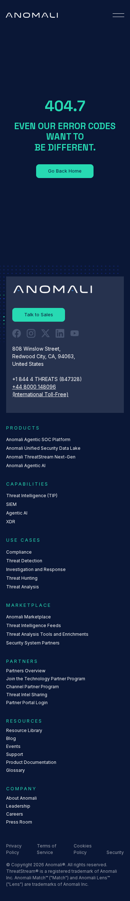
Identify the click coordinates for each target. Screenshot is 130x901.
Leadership (18, 806)
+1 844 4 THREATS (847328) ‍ (47, 379)
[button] (118, 15)
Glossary (15, 770)
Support (14, 754)
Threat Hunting (22, 578)
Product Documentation (31, 762)
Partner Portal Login (27, 702)
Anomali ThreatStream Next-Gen (40, 457)
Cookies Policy (83, 849)
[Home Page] (32, 15)
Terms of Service (46, 849)
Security (115, 852)
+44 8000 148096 (34, 387)
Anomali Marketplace (28, 616)
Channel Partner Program (32, 686)
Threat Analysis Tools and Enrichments (47, 634)
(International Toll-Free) (40, 394)
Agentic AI (16, 513)
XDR (10, 521)
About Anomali (21, 798)
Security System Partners (33, 643)
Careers (14, 814)
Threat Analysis (22, 586)
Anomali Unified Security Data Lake (43, 448)
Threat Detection (24, 560)
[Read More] (64, 171)
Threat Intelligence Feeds (33, 625)
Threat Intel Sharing (26, 694)
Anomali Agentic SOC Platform (38, 439)
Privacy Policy (14, 849)
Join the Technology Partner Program (45, 678)
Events (13, 746)
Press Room (19, 822)
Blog (11, 738)
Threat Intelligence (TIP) (31, 495)
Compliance (19, 552)
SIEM (11, 504)
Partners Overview (26, 670)
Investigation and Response (36, 569)
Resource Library (24, 730)
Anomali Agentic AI (26, 465)
